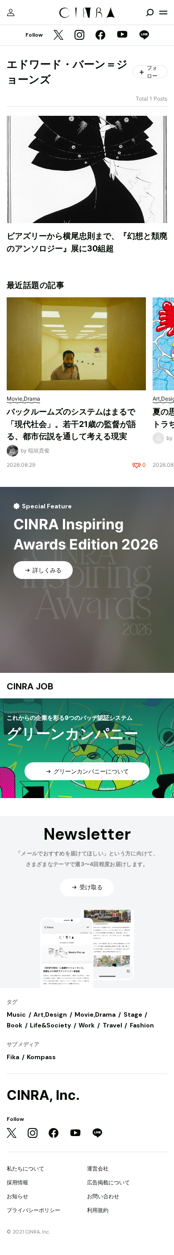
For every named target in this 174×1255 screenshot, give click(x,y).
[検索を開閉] (150, 12)
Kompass (41, 1057)
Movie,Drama (95, 1014)
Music (16, 1014)
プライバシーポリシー (33, 1210)
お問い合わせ (103, 1196)
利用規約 (97, 1210)
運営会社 (97, 1168)
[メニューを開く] (163, 12)
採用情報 (17, 1182)
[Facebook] (100, 35)
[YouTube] (122, 35)
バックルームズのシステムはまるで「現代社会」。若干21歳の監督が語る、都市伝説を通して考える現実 (71, 424)
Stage (133, 1014)
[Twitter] (58, 35)
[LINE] (144, 35)
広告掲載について (108, 1182)
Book (14, 1025)
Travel (112, 1025)
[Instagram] (79, 35)
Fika (13, 1057)
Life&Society (50, 1025)
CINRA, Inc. (43, 1095)
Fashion (142, 1025)
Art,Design (50, 1014)
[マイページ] (10, 12)
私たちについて (25, 1168)
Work (87, 1025)
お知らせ (17, 1196)
